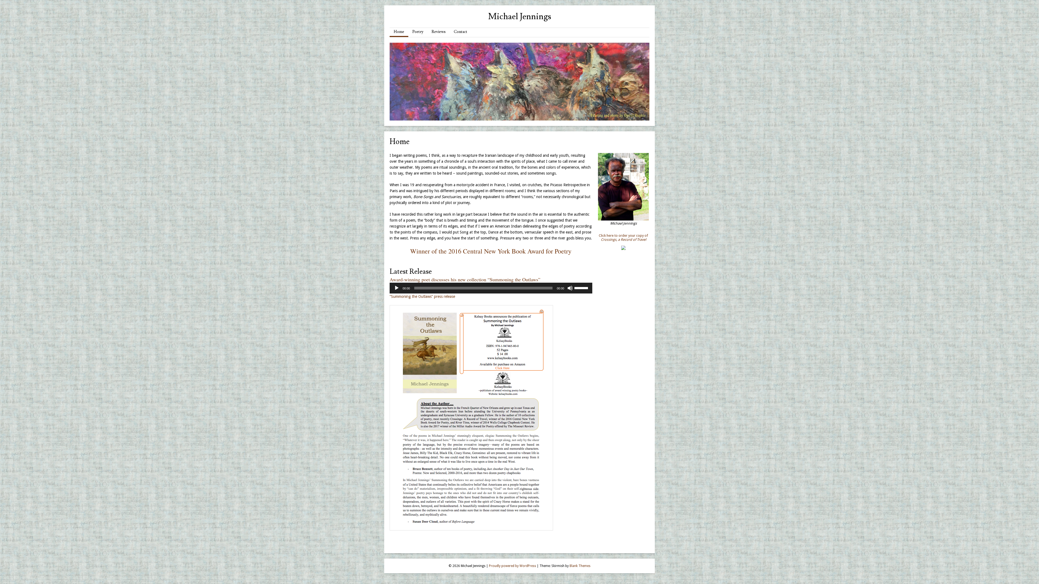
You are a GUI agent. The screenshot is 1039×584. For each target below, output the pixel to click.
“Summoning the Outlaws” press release (422, 296)
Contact (460, 31)
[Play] (396, 288)
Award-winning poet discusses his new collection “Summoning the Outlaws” (465, 279)
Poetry (417, 31)
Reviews (439, 31)
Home (399, 31)
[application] (491, 288)
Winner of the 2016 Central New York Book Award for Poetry (490, 251)
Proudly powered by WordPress (512, 566)
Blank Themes (580, 566)
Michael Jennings (519, 16)
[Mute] (570, 288)
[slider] (582, 287)
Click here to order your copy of (623, 237)
